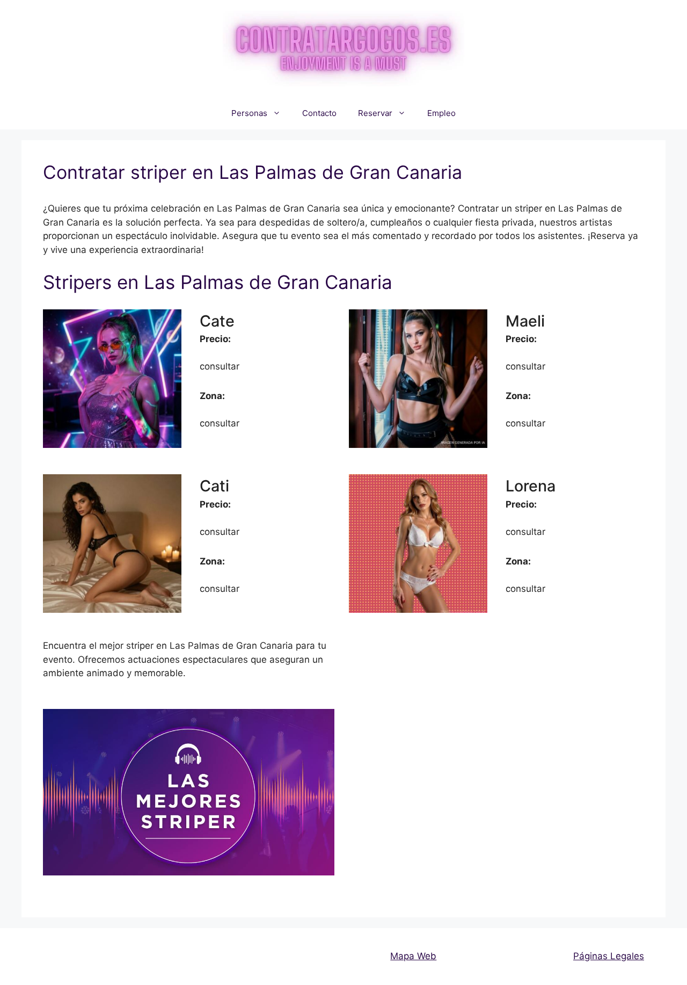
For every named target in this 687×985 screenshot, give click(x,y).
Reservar (375, 113)
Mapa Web (413, 956)
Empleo (441, 113)
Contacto (319, 113)
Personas (249, 113)
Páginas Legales (608, 956)
